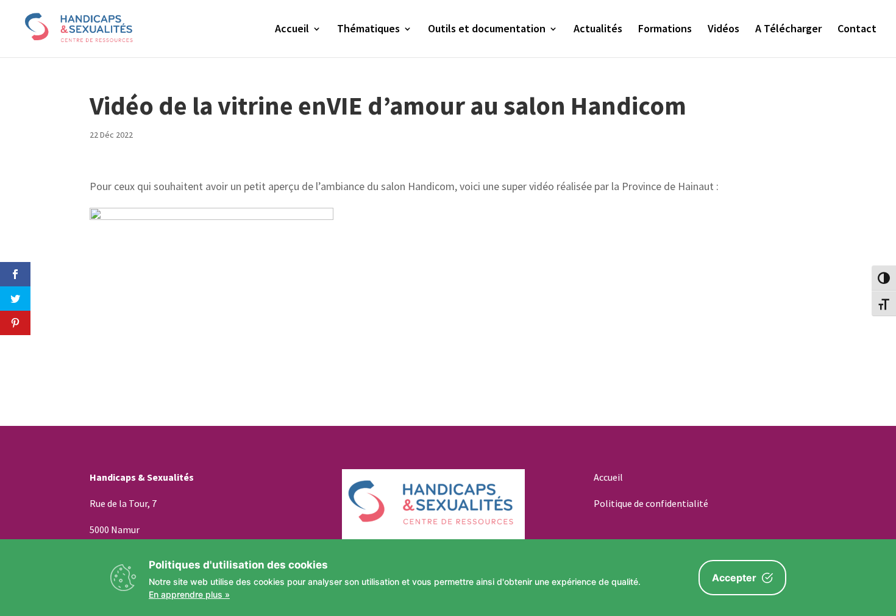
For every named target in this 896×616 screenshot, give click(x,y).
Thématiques (368, 29)
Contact (856, 29)
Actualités (598, 29)
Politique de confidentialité (651, 503)
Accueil (292, 29)
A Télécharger (788, 29)
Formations (665, 29)
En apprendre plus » (189, 594)
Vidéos (723, 29)
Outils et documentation (487, 29)
